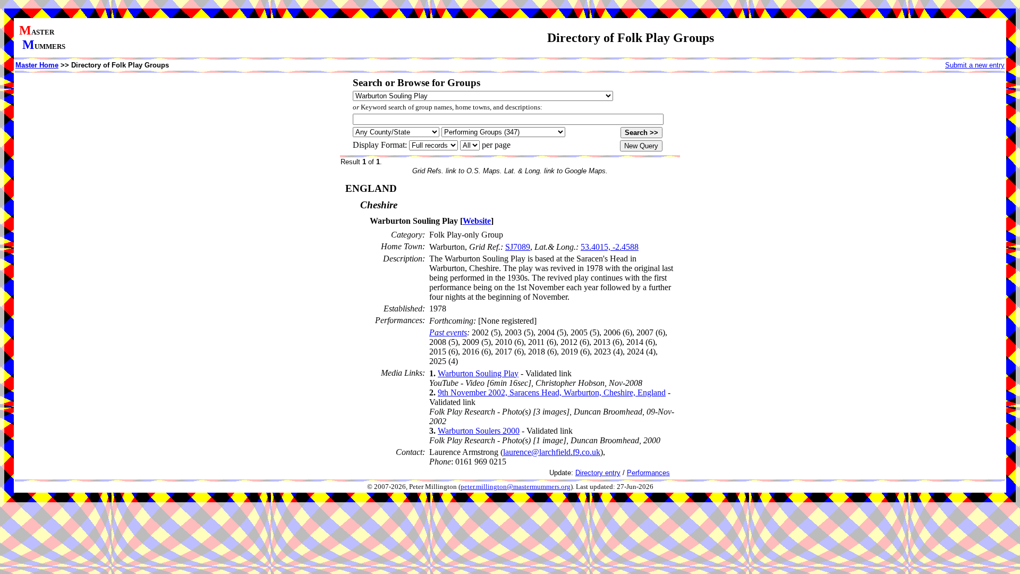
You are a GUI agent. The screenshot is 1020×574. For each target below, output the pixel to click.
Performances (648, 473)
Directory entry (597, 473)
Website (477, 220)
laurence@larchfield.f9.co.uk (551, 452)
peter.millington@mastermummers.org (516, 487)
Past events (448, 332)
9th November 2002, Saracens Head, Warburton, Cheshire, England (552, 392)
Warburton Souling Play (478, 373)
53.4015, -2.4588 (610, 246)
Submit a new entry (975, 65)
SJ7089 (517, 246)
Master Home (36, 65)
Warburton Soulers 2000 (479, 430)
